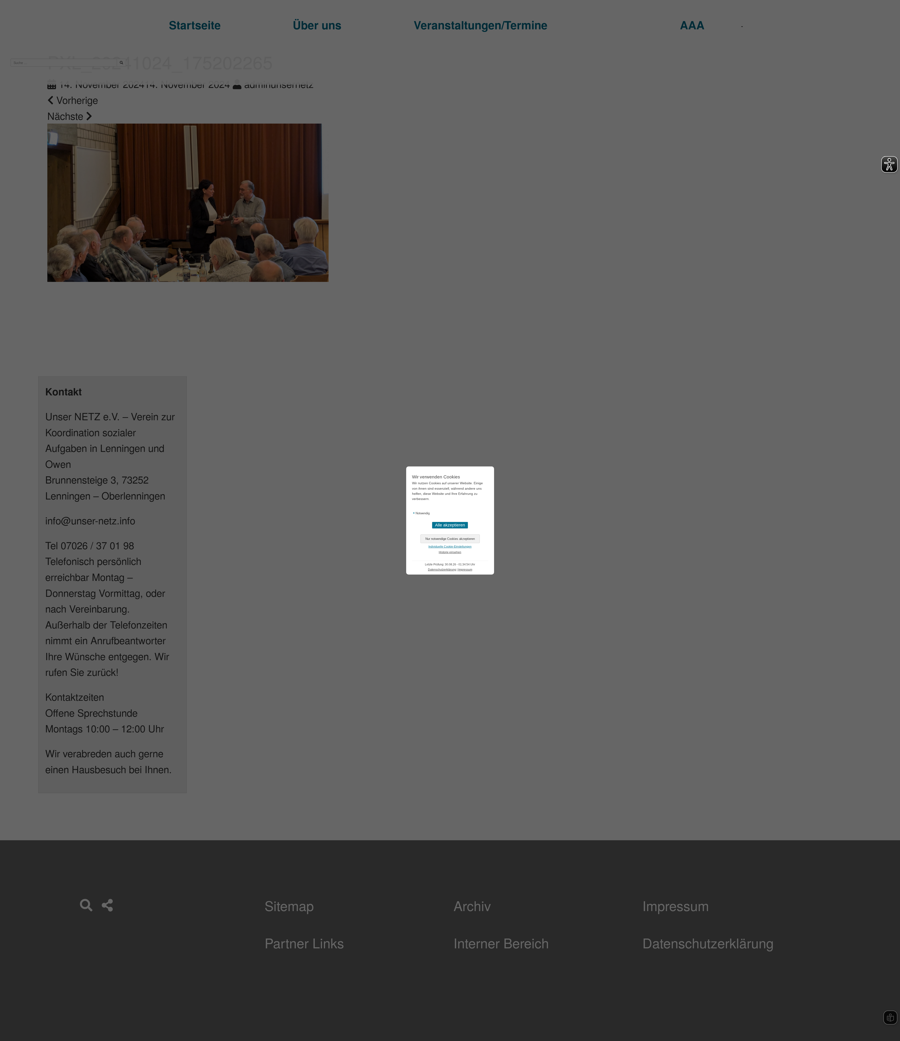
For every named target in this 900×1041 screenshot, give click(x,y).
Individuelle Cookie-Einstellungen (450, 546)
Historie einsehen (450, 552)
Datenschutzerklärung (442, 569)
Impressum (465, 569)
